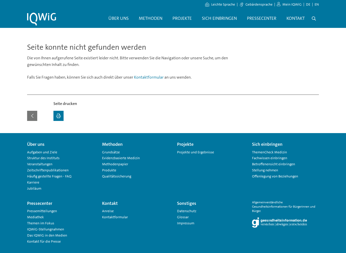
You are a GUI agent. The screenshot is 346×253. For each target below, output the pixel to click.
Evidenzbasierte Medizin (121, 158)
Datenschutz (186, 211)
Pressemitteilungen (42, 211)
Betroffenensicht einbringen (273, 164)
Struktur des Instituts (43, 158)
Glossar (183, 217)
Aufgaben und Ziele (42, 152)
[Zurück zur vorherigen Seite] (32, 116)
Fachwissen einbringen (269, 158)
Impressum (185, 223)
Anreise (108, 211)
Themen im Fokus (40, 223)
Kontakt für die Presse (44, 241)
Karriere (33, 182)
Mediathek (35, 217)
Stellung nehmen (265, 170)
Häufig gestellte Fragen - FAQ (49, 176)
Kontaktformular (149, 77)
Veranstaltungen (39, 164)
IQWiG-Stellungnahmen (45, 229)
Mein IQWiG (292, 4)
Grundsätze (111, 152)
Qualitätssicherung (116, 176)
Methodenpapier (115, 164)
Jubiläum (34, 188)
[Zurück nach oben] (314, 136)
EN (317, 4)
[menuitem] (118, 18)
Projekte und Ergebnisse (195, 152)
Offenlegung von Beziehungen (275, 176)
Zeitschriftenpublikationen (48, 170)
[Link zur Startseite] (41, 19)
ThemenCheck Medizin (269, 152)
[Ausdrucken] (58, 116)
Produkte (109, 170)
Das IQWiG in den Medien (47, 235)
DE (308, 4)
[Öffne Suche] (314, 18)
